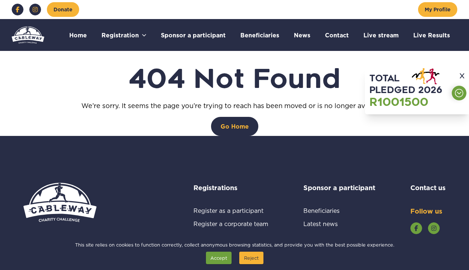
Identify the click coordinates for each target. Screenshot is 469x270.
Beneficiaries (259, 35)
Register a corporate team (230, 223)
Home (78, 35)
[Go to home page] (28, 35)
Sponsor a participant (193, 35)
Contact (337, 35)
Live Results (431, 35)
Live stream (381, 35)
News (302, 35)
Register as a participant (230, 210)
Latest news (329, 223)
